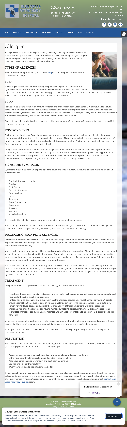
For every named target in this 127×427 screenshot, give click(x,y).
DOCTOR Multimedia (72, 404)
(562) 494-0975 (63, 7)
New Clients (30, 32)
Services (58, 32)
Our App (71, 32)
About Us (16, 32)
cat (56, 72)
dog (50, 72)
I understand (113, 416)
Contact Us (90, 32)
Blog (80, 32)
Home (6, 32)
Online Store (46, 32)
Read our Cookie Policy (76, 421)
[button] (117, 402)
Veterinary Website (53, 404)
